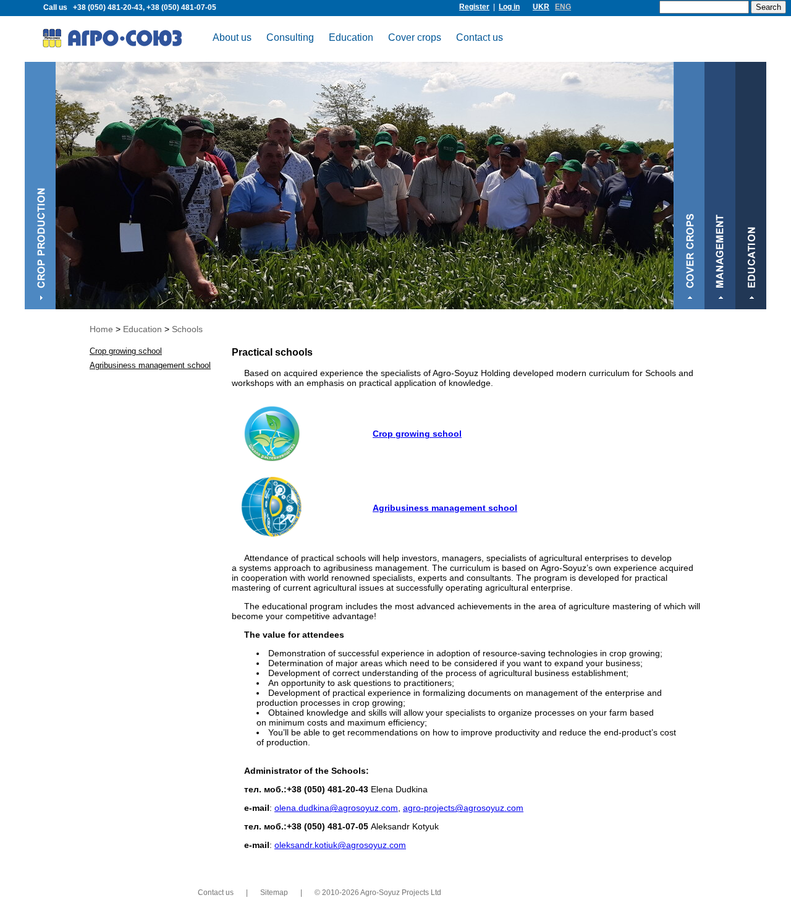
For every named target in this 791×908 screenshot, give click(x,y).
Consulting (290, 37)
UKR (541, 6)
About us (232, 37)
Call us (129, 7)
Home (101, 329)
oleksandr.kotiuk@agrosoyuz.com (340, 845)
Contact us (479, 37)
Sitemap (274, 892)
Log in (509, 6)
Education (351, 37)
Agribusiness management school (445, 508)
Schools (187, 329)
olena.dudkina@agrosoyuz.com (336, 808)
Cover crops (414, 37)
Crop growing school (417, 434)
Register (474, 6)
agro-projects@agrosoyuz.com (463, 808)
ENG (563, 6)
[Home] (120, 40)
